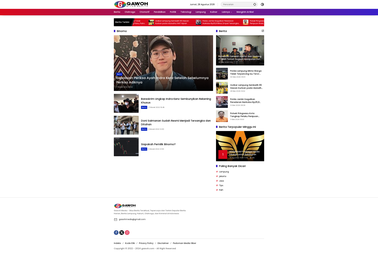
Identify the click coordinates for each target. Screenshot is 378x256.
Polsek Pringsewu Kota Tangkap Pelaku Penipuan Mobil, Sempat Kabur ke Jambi (257, 22)
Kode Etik (130, 243)
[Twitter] (121, 232)
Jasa (221, 180)
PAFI (221, 189)
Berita (119, 74)
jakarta (222, 176)
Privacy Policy (146, 243)
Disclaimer (163, 243)
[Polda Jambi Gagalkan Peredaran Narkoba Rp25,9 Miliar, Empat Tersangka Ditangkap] (187, 22)
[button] (255, 4)
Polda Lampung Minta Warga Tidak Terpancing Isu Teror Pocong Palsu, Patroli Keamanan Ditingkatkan (245, 72)
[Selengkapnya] (262, 30)
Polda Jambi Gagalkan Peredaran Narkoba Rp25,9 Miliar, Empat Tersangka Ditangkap (210, 22)
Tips (221, 185)
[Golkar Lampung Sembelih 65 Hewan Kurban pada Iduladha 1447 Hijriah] (140, 22)
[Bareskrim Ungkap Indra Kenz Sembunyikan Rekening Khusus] (126, 103)
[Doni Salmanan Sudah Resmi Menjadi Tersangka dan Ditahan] (126, 125)
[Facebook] (116, 232)
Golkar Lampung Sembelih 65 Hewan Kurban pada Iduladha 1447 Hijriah (161, 22)
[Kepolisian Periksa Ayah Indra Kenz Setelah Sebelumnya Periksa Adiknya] (163, 63)
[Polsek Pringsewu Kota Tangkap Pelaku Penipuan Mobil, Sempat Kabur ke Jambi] (235, 22)
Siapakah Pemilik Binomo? (158, 144)
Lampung (224, 171)
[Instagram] (127, 232)
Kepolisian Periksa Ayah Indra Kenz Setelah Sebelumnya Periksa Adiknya (162, 80)
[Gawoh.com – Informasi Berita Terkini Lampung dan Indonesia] (131, 4)
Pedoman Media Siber (184, 243)
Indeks (117, 243)
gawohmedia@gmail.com (132, 219)
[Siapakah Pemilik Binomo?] (126, 147)
